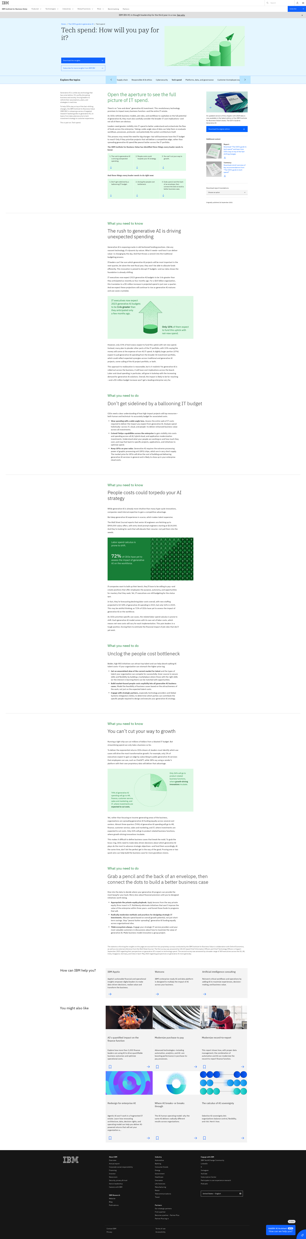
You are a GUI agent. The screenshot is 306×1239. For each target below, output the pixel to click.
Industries (67, 9)
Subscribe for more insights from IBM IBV (78, 68)
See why (181, 15)
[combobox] (227, 192)
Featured (35, 9)
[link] (214, 151)
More (99, 9)
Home (63, 24)
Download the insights (70, 60)
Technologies (50, 9)
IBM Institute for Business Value (14, 9)
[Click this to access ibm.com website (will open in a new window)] (5, 3)
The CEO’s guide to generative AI (81, 24)
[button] (111, 80)
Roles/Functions (84, 9)
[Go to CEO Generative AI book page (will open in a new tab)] (227, 102)
